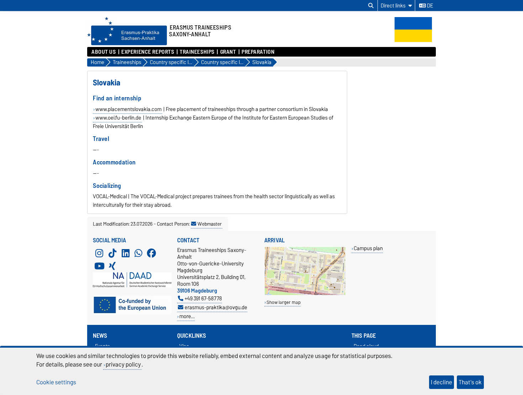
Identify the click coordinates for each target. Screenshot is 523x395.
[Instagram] (99, 253)
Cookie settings (56, 382)
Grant (228, 52)
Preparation (258, 52)
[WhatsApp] (138, 253)
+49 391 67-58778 (203, 298)
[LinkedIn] (125, 253)
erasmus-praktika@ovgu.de (216, 307)
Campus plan (368, 248)
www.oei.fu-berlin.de (118, 118)
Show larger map (283, 302)
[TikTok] (112, 253)
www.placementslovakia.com (128, 109)
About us (103, 52)
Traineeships (197, 52)
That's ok (470, 382)
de (429, 5)
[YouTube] (99, 265)
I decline (441, 382)
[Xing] (112, 265)
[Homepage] (127, 43)
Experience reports (147, 52)
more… (187, 316)
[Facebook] (151, 253)
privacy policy (123, 364)
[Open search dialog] (370, 5)
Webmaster (209, 224)
